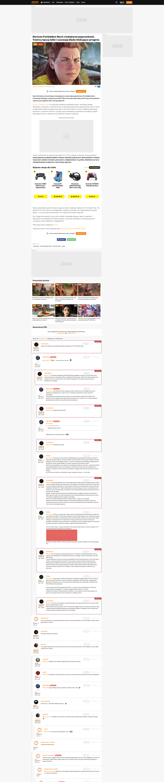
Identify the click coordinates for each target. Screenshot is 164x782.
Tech (78, 2)
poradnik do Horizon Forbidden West (72, 229)
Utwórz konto (71, 333)
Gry (53, 2)
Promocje (46, 2)
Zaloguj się (60, 333)
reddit (37, 244)
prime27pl (44, 631)
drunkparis (44, 344)
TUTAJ (55, 225)
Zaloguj (129, 2)
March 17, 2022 (61, 535)
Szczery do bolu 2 (48, 755)
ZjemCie (43, 644)
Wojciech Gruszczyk (38, 86)
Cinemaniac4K (45, 701)
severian (45, 659)
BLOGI (83, 2)
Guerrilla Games (57, 246)
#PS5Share (49, 533)
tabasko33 (44, 618)
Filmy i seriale (70, 2)
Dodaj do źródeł (81, 91)
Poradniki (59, 2)
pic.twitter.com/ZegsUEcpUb (69, 533)
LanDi (44, 672)
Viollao (48, 455)
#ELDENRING (57, 533)
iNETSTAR (46, 357)
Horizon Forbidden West (41, 104)
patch (63, 246)
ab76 (45, 729)
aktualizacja (36, 246)
